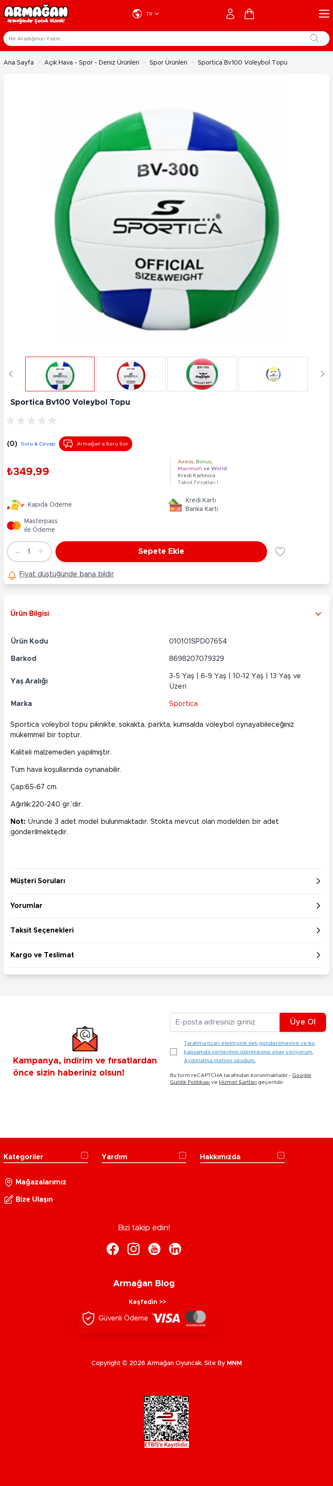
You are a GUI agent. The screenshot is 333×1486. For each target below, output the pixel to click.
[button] (10, 374)
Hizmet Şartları (238, 1082)
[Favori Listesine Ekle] (280, 552)
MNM (234, 1363)
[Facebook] (113, 1249)
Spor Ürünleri (168, 63)
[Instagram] (133, 1249)
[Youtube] (154, 1249)
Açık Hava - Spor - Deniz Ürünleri (91, 63)
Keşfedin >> (147, 1302)
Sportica (183, 703)
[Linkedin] (175, 1249)
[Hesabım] (230, 14)
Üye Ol (303, 1022)
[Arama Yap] (314, 38)
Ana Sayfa (18, 63)
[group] (33, 421)
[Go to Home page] (36, 13)
